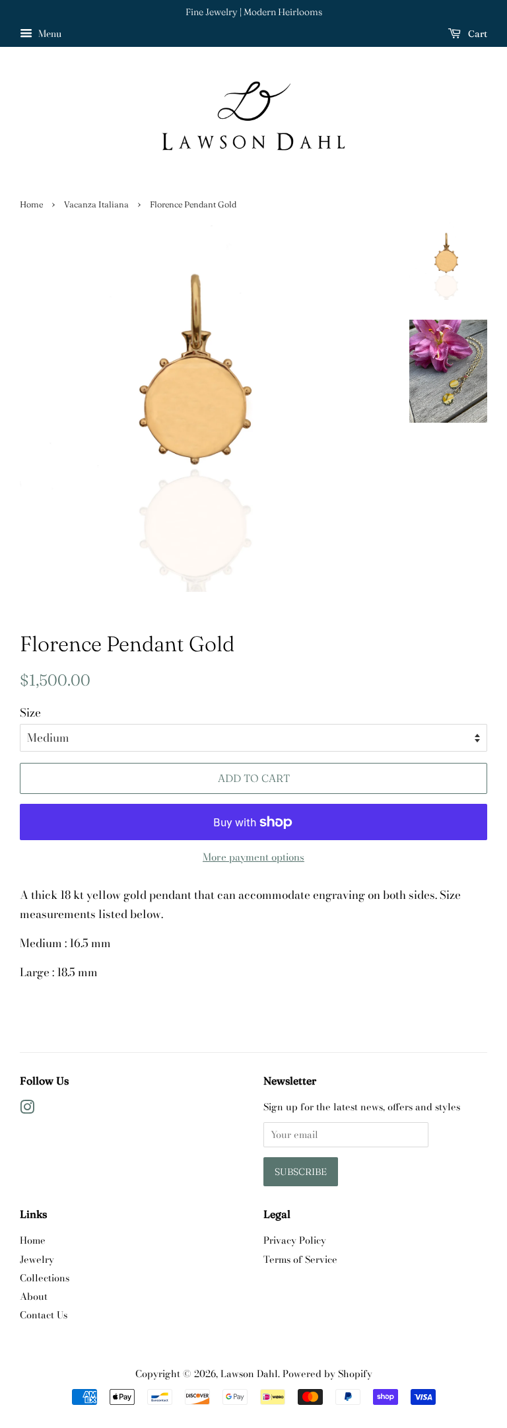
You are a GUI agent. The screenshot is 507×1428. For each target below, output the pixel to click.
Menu (48, 33)
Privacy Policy (294, 1240)
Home (31, 204)
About (34, 1296)
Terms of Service (300, 1259)
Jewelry (37, 1259)
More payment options (253, 857)
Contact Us (43, 1315)
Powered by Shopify (327, 1374)
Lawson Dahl (249, 1374)
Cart (476, 34)
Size (30, 712)
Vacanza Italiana (96, 204)
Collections (44, 1278)
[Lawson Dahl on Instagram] (27, 1109)
